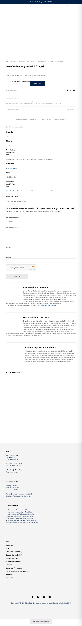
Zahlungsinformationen (14, 568)
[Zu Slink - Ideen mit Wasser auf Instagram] (44, 597)
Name (8, 247)
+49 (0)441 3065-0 (47, 2)
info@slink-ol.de (16, 470)
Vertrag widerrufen (41, 621)
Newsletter (10, 578)
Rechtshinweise (12, 558)
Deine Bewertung (13, 218)
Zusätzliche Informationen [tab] (40, 119)
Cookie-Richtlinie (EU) (14, 555)
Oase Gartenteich (32, 103)
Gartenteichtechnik (21, 103)
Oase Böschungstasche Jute (11, 394)
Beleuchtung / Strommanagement (36, 61)
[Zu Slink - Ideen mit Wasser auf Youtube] (49, 597)
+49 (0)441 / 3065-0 (15, 463)
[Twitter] (71, 91)
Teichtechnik (21, 61)
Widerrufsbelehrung (13, 562)
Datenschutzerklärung (14, 552)
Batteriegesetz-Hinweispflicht (17, 571)
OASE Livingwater (11, 168)
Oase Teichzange (65, 395)
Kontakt (9, 575)
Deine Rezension (12, 228)
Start (7, 61)
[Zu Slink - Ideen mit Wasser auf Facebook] (32, 597)
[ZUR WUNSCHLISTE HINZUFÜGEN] (20, 392)
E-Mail (9, 257)
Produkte (13, 61)
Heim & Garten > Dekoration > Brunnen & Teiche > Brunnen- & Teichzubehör (30, 191)
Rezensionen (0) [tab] (60, 119)
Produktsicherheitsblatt (48, 306)
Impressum (10, 545)
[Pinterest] (74, 91)
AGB (7, 548)
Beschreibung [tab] (21, 119)
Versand (9, 565)
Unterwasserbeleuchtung (55, 61)
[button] (66, 6)
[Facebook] (68, 91)
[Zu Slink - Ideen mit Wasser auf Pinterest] (38, 597)
